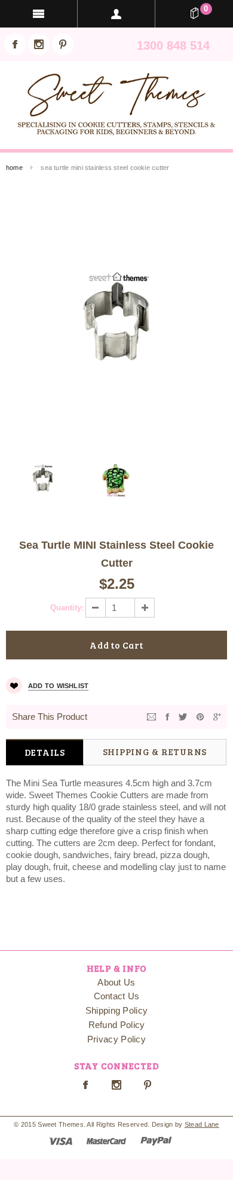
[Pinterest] (200, 716)
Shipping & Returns (155, 752)
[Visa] (60, 1140)
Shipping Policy (116, 1010)
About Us (116, 982)
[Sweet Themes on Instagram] (39, 44)
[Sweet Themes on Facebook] (15, 44)
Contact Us (117, 996)
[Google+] (217, 716)
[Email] (151, 716)
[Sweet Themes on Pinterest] (62, 44)
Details (44, 752)
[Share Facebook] (167, 716)
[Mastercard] (106, 1140)
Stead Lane (202, 1124)
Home (14, 167)
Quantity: (67, 607)
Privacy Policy (116, 1039)
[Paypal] (156, 1140)
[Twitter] (183, 716)
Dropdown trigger (116, 14)
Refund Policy (116, 1025)
